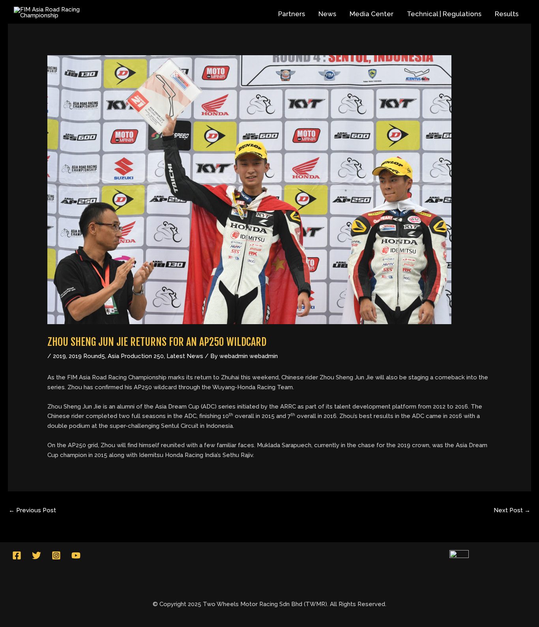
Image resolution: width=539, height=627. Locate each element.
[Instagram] (56, 555)
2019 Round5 (87, 356)
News (327, 14)
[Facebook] (16, 555)
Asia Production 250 (136, 356)
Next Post (512, 510)
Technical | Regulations (444, 14)
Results (506, 14)
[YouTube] (75, 555)
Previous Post (32, 510)
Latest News (185, 356)
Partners (291, 14)
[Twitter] (36, 555)
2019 (59, 356)
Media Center (371, 14)
